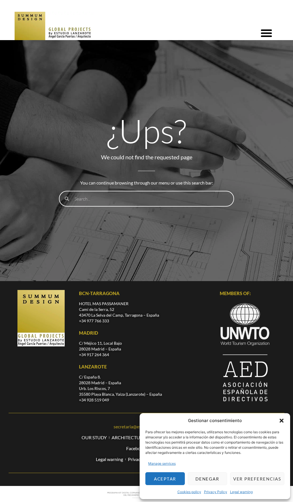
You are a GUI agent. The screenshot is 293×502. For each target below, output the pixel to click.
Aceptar (165, 478)
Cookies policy (189, 492)
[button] (281, 420)
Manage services (162, 463)
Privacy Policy (215, 492)
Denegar (207, 478)
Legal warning (241, 492)
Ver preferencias (257, 478)
